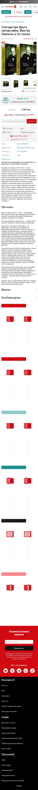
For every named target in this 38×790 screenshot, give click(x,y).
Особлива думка (11, 297)
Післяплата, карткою (27, 132)
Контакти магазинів (9, 711)
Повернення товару (9, 728)
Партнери (5, 696)
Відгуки (5, 289)
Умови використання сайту (12, 738)
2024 (18, 155)
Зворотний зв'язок (9, 733)
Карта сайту (6, 749)
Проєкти (5, 701)
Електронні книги (8, 775)
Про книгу (7, 206)
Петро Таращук (22, 151)
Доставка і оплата (9, 723)
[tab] (19, 207)
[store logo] (11, 7)
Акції (3, 760)
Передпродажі (7, 770)
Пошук (19, 12)
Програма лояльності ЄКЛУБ (13, 781)
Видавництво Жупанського (26, 147)
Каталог (6, 12)
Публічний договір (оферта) (12, 743)
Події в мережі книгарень (11, 706)
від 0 (22, 128)
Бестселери (6, 765)
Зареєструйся (8, 115)
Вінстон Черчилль (23, 144)
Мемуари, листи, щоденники (13, 22)
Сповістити (31, 121)
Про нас (5, 685)
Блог (3, 691)
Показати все (5, 159)
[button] (6, 83)
